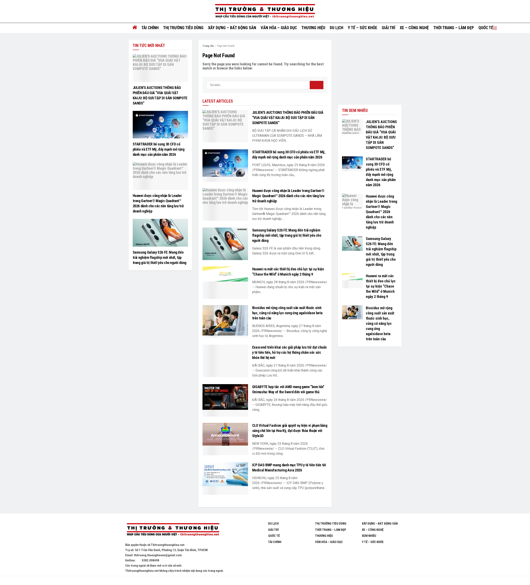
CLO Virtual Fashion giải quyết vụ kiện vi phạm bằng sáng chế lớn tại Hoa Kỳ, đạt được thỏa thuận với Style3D (289, 430)
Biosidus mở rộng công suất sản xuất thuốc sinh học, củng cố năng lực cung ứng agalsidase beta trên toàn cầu (287, 313)
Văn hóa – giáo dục (279, 27)
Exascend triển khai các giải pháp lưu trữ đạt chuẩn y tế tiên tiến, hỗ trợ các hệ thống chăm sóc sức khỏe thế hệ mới (289, 352)
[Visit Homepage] (265, 11)
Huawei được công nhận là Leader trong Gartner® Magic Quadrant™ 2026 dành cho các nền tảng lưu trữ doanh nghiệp (288, 195)
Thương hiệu (313, 27)
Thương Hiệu (324, 536)
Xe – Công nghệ (414, 27)
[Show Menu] (495, 28)
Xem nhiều (369, 536)
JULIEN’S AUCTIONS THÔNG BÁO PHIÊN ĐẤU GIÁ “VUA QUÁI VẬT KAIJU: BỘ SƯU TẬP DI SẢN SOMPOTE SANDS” (287, 117)
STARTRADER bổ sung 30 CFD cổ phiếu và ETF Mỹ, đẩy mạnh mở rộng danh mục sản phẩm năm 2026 (158, 149)
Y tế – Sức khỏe (362, 27)
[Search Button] (316, 85)
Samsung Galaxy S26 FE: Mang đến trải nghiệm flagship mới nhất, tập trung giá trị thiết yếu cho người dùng (286, 235)
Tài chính (150, 27)
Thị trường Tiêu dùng (183, 27)
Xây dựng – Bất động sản (232, 27)
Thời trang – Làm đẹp (453, 27)
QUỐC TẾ (485, 27)
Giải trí (388, 27)
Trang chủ (208, 45)
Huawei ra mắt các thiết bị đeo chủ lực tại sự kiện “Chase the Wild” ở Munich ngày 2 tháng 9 (381, 286)
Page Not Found (225, 45)
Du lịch (336, 27)
